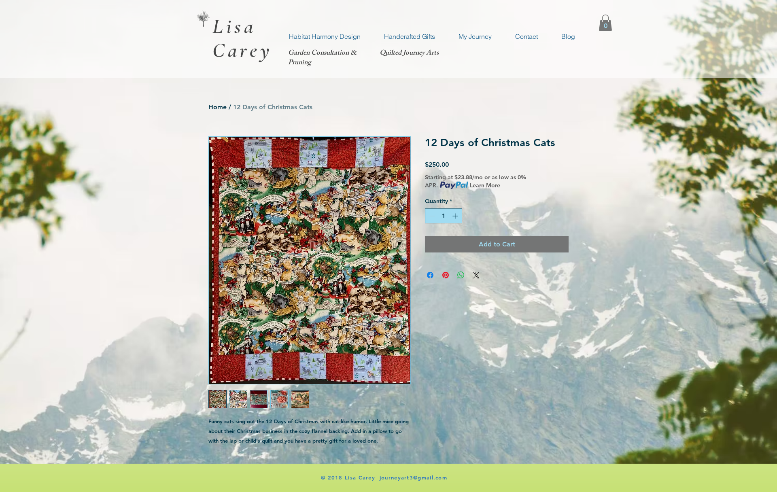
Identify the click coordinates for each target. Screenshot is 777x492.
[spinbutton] (443, 216)
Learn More (485, 185)
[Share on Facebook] (430, 275)
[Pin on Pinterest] (445, 275)
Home (217, 107)
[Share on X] (476, 275)
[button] (605, 23)
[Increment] (456, 216)
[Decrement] (431, 216)
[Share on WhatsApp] (461, 275)
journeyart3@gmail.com (413, 477)
